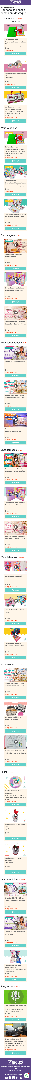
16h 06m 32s (15, 21)
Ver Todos (18, 18)
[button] (26, 1075)
